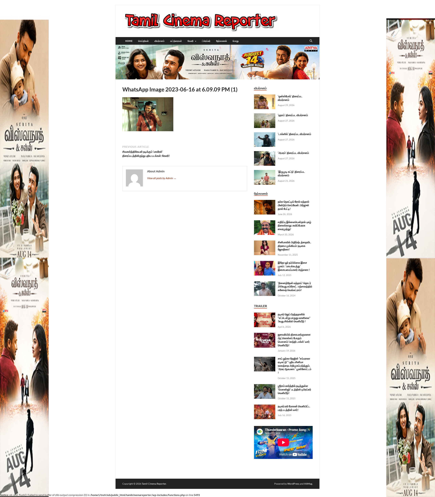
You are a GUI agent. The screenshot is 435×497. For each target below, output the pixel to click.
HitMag (308, 483)
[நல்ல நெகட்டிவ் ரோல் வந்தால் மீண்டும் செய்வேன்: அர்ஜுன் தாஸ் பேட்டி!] (264, 201)
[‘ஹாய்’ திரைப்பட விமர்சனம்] (264, 115)
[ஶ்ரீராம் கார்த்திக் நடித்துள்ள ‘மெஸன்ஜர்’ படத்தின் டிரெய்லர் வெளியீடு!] (264, 386)
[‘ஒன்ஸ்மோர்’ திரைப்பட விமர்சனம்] (264, 96)
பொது (236, 41)
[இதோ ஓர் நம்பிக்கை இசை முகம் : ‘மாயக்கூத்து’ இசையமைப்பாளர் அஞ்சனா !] (264, 262)
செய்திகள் (143, 41)
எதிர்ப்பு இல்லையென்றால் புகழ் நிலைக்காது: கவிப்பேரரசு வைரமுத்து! (294, 225)
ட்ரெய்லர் (206, 41)
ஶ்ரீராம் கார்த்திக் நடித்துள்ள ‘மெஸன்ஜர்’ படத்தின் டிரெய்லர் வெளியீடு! (294, 389)
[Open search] (311, 41)
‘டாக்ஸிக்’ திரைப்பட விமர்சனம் (294, 133)
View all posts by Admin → (161, 178)
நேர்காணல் (221, 41)
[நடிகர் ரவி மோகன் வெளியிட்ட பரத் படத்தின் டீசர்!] (264, 406)
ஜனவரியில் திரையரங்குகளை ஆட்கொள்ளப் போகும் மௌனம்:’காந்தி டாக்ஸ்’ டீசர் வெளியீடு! (294, 340)
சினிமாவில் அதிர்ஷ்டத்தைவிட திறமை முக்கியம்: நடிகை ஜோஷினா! (294, 246)
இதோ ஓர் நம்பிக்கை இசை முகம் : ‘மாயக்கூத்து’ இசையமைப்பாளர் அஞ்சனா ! (294, 266)
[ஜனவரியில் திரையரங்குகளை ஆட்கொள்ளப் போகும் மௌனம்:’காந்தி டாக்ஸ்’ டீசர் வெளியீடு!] (264, 334)
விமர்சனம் (159, 41)
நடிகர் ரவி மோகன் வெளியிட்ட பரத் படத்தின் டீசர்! (294, 408)
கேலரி (190, 41)
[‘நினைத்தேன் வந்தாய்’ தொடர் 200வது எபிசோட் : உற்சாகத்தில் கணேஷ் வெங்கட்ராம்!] (264, 283)
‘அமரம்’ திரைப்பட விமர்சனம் (293, 152)
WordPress (293, 483)
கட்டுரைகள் (176, 41)
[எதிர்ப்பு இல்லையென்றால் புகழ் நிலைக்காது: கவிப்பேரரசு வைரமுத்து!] (264, 222)
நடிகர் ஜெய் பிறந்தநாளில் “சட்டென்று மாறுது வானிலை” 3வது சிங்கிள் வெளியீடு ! (294, 318)
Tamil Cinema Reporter (154, 483)
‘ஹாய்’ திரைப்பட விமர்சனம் (293, 115)
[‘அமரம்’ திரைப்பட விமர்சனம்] (264, 153)
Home (128, 41)
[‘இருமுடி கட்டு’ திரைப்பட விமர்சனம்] (264, 172)
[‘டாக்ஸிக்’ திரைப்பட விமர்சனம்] (264, 134)
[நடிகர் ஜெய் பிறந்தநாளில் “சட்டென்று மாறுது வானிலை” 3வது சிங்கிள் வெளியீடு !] (264, 314)
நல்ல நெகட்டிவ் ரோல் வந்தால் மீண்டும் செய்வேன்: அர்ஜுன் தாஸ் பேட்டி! (293, 205)
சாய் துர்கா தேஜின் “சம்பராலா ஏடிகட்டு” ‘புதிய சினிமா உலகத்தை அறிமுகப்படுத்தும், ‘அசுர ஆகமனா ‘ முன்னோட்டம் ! (294, 365)
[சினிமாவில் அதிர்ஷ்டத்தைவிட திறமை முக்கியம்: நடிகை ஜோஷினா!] (264, 242)
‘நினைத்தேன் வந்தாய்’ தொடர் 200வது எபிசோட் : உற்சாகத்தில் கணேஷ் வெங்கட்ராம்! (295, 286)
